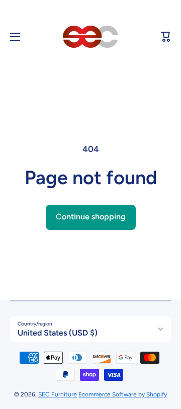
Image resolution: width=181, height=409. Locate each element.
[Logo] (90, 37)
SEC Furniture (57, 394)
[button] (166, 37)
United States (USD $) (58, 333)
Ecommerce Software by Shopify (122, 394)
